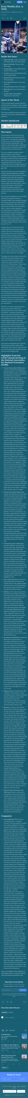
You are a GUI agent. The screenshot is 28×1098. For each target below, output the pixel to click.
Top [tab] (3, 1030)
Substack (7, 1095)
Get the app (21, 1091)
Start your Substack (10, 1091)
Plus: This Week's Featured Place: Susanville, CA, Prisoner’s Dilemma (9, 1059)
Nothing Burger (6, 1034)
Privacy (14, 1086)
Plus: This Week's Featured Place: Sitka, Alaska (9, 1037)
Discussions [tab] (12, 1030)
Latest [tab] (6, 1030)
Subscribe (19, 2)
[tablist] (7, 1012)
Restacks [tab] (11, 1012)
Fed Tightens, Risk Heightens (10, 1045)
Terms (18, 1086)
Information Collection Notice (15, 994)
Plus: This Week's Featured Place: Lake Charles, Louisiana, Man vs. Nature (10, 1047)
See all (4, 1067)
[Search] (25, 1030)
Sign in (25, 2)
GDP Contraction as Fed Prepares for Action (8, 1056)
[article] (14, 1038)
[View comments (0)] (7, 18)
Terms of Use (21, 993)
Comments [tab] (4, 1012)
